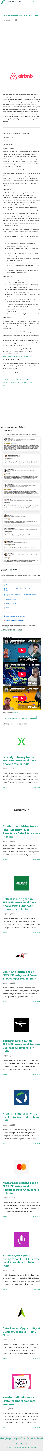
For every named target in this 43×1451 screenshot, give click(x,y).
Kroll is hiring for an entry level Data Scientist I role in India (21, 1117)
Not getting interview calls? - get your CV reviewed (20, 718)
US (31, 382)
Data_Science (15, 382)
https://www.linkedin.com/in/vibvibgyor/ (11, 630)
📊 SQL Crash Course (10, 599)
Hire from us (34, 1440)
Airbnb (6, 382)
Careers (18, 1440)
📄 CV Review (7, 584)
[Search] (33, 1)
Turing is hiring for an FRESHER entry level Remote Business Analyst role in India (21, 1046)
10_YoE (5, 379)
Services (25, 1440)
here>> (16, 712)
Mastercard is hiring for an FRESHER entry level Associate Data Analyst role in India (21, 1188)
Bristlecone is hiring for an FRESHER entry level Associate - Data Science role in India (21, 831)
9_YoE (27, 379)
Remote (25, 382)
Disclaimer (16, 1438)
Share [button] (5, 386)
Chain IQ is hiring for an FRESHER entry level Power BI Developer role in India (20, 975)
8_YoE (22, 379)
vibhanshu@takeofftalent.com (9, 627)
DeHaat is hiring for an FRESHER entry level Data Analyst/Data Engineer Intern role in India (19, 904)
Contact (8, 1438)
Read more (36, 787)
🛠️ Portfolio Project (9, 612)
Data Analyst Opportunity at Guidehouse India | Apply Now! (21, 1331)
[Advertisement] (21, 44)
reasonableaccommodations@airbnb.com (15, 356)
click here (10, 372)
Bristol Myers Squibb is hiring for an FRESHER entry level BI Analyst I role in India (21, 1261)
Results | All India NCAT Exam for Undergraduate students (19, 1401)
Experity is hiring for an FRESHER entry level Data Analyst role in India (19, 760)
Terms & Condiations (34, 1438)
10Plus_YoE (14, 379)
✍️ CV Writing (7, 608)
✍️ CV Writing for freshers (11, 603)
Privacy (23, 1438)
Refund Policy (9, 1440)
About (2, 1438)
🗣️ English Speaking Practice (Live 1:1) (14, 616)
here (19, 569)
